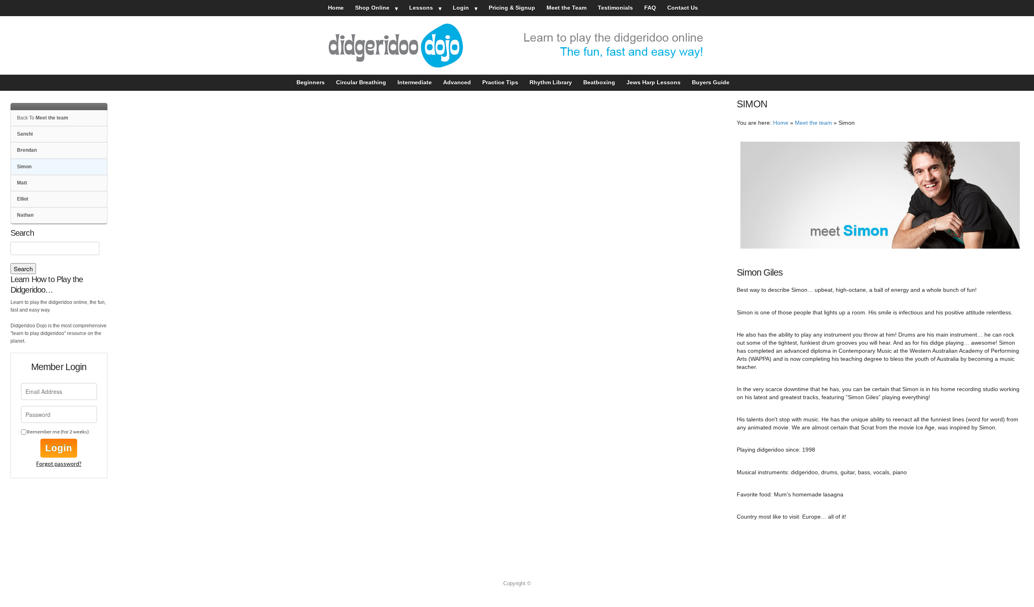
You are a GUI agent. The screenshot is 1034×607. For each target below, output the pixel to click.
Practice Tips (500, 82)
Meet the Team (566, 7)
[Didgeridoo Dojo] (517, 45)
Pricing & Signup (512, 7)
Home (336, 7)
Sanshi (25, 134)
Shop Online (372, 7)
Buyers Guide (710, 82)
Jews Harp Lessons (653, 82)
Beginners (310, 82)
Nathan (25, 215)
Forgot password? (59, 463)
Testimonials (615, 7)
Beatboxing (599, 82)
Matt (22, 183)
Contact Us (682, 7)
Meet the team (813, 123)
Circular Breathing (361, 82)
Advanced (457, 82)
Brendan (27, 150)
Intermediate (414, 82)
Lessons (421, 7)
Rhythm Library (551, 82)
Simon (24, 167)
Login (461, 7)
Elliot (22, 199)
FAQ (650, 7)
